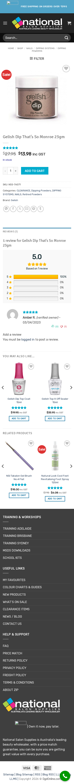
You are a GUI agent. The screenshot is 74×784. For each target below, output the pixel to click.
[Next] (71, 395)
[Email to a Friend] (27, 209)
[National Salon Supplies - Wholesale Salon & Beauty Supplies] (37, 23)
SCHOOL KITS (12, 558)
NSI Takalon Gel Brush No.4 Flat (19, 477)
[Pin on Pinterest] (34, 209)
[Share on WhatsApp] (6, 209)
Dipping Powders (41, 190)
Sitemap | (9, 774)
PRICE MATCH (12, 653)
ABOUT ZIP (10, 690)
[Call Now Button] (65, 776)
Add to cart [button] (19, 418)
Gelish (14, 200)
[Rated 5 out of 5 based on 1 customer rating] (37, 147)
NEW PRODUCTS (14, 594)
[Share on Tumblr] (40, 209)
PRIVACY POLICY (14, 668)
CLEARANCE (23, 190)
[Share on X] (20, 209)
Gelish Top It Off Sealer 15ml (55, 400)
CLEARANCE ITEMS (16, 609)
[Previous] (3, 395)
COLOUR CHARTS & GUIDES (22, 587)
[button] (5, 23)
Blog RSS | (49, 774)
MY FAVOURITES (14, 580)
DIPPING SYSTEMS (45, 48)
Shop (20, 48)
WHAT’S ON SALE (15, 602)
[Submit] (66, 37)
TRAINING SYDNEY (16, 543)
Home (11, 48)
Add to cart (35, 171)
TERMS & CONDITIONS (18, 682)
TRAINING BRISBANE (17, 536)
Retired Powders (32, 194)
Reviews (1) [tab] (10, 231)
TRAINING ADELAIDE (17, 528)
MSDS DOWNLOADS (16, 550)
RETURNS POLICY (15, 660)
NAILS (29, 48)
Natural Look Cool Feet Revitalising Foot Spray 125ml (55, 479)
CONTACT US (12, 624)
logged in (28, 339)
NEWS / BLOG (12, 616)
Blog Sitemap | (25, 774)
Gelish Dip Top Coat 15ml (19, 400)
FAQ (6, 646)
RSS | (38, 774)
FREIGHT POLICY (14, 675)
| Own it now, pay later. (42, 726)
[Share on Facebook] (13, 209)
